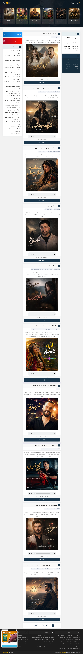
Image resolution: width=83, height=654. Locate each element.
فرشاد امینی (76, 68)
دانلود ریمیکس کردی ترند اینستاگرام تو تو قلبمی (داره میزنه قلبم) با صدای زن (12, 106)
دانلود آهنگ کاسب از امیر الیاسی (14, 133)
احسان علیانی (67, 60)
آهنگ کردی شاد (75, 50)
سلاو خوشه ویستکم (61, 21)
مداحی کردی (76, 38)
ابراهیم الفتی (76, 60)
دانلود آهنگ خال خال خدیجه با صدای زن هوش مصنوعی (12, 123)
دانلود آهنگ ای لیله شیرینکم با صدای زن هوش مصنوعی (12, 73)
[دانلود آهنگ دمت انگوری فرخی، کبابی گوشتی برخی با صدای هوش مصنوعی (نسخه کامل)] (35, 13)
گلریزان (48, 21)
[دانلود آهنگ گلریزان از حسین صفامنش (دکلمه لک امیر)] (48, 13)
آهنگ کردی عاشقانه (67, 48)
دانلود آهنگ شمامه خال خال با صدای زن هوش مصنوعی (12, 61)
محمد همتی (68, 68)
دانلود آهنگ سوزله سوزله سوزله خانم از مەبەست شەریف (13, 87)
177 (36, 625)
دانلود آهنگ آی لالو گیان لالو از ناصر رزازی (20, 646)
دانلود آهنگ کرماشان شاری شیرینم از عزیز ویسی (12, 52)
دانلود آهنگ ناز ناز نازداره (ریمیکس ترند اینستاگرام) (18, 635)
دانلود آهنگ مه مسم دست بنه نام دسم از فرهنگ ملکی (12, 102)
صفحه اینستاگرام (18, 41)
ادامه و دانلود (41, 82)
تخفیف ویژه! (9, 646)
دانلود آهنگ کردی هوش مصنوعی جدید (66, 38)
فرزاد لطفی (68, 66)
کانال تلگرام (19, 34)
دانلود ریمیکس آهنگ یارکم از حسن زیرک (20, 644)
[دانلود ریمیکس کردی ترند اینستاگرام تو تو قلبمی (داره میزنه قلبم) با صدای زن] (9, 13)
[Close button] (16, 630)
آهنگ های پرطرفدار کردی (75, 43)
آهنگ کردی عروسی (75, 48)
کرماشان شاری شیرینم (22, 21)
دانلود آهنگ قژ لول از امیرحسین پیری (13, 110)
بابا (74, 21)
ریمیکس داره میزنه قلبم (9, 21)
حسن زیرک (68, 62)
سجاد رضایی (68, 64)
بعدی (32, 625)
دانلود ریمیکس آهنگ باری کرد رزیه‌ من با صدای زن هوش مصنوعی (12, 113)
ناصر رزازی (76, 71)
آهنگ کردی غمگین (67, 46)
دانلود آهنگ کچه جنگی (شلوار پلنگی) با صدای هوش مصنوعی (12, 57)
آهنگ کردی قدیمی (75, 46)
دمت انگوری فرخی (35, 21)
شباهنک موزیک (63, 652)
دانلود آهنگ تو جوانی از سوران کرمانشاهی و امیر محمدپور (12, 130)
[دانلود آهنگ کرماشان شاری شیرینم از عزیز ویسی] (22, 13)
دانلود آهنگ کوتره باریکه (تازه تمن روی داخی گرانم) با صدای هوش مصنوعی (13, 92)
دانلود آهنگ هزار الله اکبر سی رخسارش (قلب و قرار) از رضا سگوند (12, 78)
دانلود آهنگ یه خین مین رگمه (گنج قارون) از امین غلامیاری (12, 83)
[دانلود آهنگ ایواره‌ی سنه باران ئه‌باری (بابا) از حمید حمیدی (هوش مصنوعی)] (74, 13)
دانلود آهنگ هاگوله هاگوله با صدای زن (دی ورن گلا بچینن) (12, 97)
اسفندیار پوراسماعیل (74, 62)
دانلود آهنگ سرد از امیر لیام (15, 65)
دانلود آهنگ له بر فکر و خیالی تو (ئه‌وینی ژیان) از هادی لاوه (12, 118)
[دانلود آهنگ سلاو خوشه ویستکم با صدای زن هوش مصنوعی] (61, 13)
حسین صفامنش (75, 64)
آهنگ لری (68, 43)
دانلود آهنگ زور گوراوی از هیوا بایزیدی (13, 126)
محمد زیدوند (5, 652)
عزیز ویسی (76, 66)
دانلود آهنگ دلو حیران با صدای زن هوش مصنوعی (12, 68)
